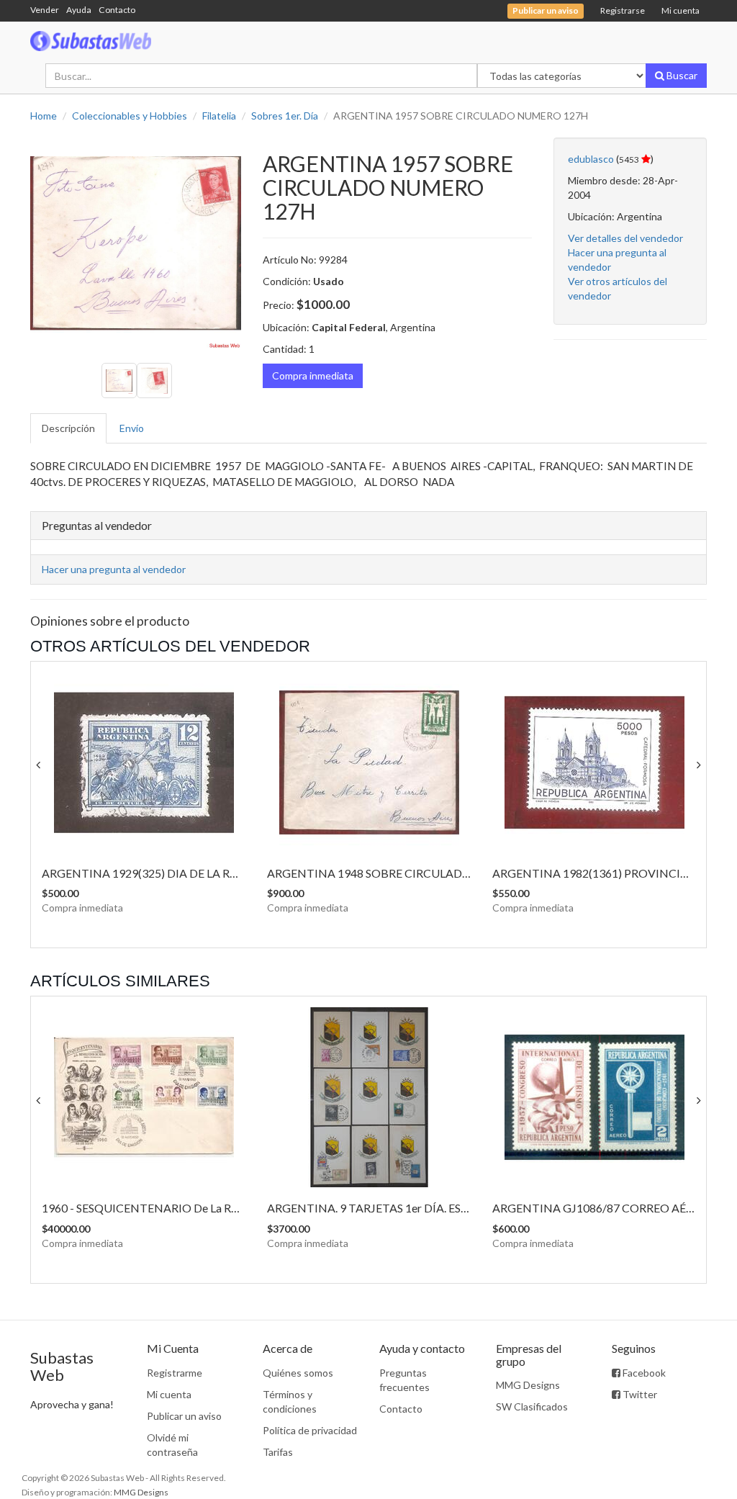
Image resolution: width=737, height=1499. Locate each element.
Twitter (638, 1394)
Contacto (117, 9)
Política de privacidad (310, 1430)
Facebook (643, 1373)
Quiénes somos (298, 1373)
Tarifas (278, 1452)
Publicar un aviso (184, 1416)
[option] (135, 243)
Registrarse (622, 10)
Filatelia (219, 115)
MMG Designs (528, 1385)
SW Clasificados (532, 1406)
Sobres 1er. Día (284, 115)
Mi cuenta (680, 10)
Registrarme (174, 1373)
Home (43, 115)
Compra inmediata (312, 375)
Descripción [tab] (68, 428)
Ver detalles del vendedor (625, 238)
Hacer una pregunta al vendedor (114, 569)
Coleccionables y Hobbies (129, 115)
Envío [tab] (131, 428)
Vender (44, 9)
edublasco (591, 159)
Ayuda (78, 9)
